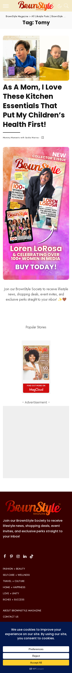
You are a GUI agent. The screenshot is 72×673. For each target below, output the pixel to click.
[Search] (65, 6)
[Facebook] (5, 556)
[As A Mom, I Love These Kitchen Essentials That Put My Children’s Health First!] (36, 58)
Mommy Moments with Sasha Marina (25, 77)
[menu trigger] (7, 6)
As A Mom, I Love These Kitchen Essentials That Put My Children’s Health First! (34, 105)
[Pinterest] (11, 556)
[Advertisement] (36, 442)
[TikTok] (31, 556)
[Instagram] (18, 556)
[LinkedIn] (25, 556)
